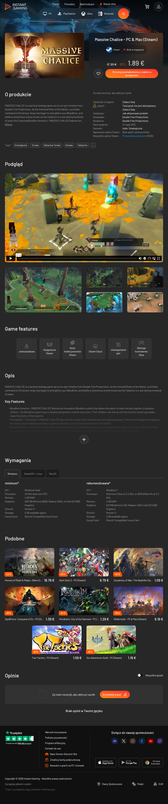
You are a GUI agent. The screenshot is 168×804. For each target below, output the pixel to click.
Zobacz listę (128, 101)
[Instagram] (132, 741)
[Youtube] (150, 741)
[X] (123, 741)
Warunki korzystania (56, 732)
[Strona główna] (16, 7)
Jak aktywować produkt (135, 113)
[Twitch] (160, 741)
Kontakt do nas (53, 748)
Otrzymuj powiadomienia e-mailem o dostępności (131, 73)
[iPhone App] (105, 762)
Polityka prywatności (56, 737)
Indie (125, 128)
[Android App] (129, 762)
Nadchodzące (87, 4)
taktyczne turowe (51, 145)
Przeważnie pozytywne (134, 135)
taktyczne (82, 145)
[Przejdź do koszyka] (147, 6)
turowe (35, 145)
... (93, 145)
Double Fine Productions (135, 117)
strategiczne (21, 145)
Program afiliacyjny (55, 743)
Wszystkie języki (154, 675)
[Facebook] (141, 741)
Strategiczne (135, 128)
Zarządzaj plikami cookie (18, 784)
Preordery (69, 4)
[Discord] (114, 741)
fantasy (69, 145)
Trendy (56, 4)
